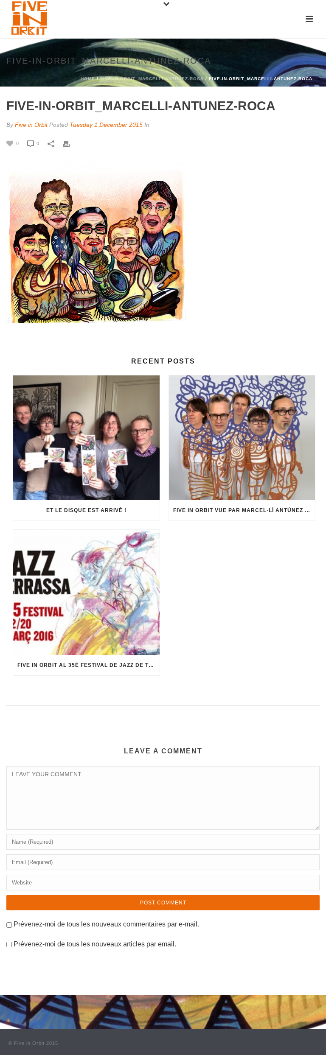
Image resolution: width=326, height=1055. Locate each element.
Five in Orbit (31, 124)
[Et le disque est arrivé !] (86, 438)
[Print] (70, 143)
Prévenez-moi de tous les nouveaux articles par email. (95, 944)
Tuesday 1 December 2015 (106, 124)
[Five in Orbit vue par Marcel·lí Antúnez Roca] (242, 438)
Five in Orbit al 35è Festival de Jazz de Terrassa (88, 665)
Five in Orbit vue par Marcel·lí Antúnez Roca (244, 510)
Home (88, 78)
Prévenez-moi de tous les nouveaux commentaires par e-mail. (106, 924)
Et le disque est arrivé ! (86, 510)
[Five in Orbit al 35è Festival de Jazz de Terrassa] (86, 592)
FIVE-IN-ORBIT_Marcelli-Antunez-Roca (152, 78)
